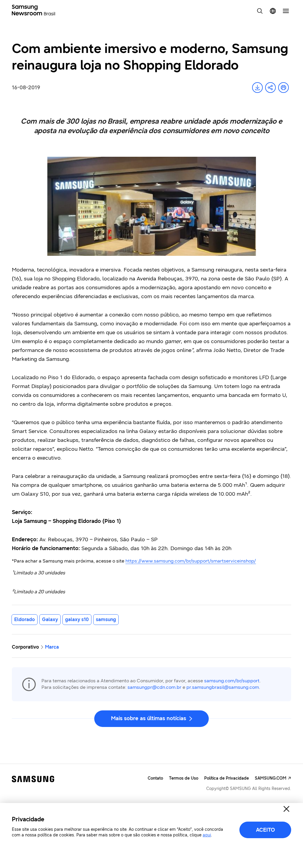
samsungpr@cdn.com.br (154, 687)
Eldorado (24, 619)
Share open (270, 87)
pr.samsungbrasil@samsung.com (222, 687)
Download (257, 87)
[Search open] (259, 11)
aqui (207, 835)
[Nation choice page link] (272, 11)
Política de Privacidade (226, 778)
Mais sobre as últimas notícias (148, 718)
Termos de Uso (183, 778)
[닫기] (286, 809)
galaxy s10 (77, 619)
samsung (106, 619)
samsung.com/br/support (232, 680)
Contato (155, 778)
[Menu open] (286, 11)
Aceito (265, 830)
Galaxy (50, 619)
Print (283, 87)
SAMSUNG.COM (270, 778)
